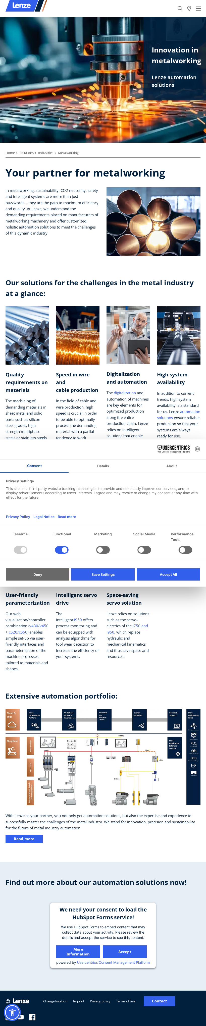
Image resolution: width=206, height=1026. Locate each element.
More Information (78, 951)
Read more (24, 838)
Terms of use (125, 1001)
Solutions (27, 152)
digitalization (125, 392)
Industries (45, 152)
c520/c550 (18, 632)
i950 (78, 619)
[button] (12, 1012)
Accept (124, 951)
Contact (159, 1001)
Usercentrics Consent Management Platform (113, 962)
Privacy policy (100, 1001)
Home (10, 152)
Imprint (78, 1001)
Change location (55, 1001)
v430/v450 (38, 625)
